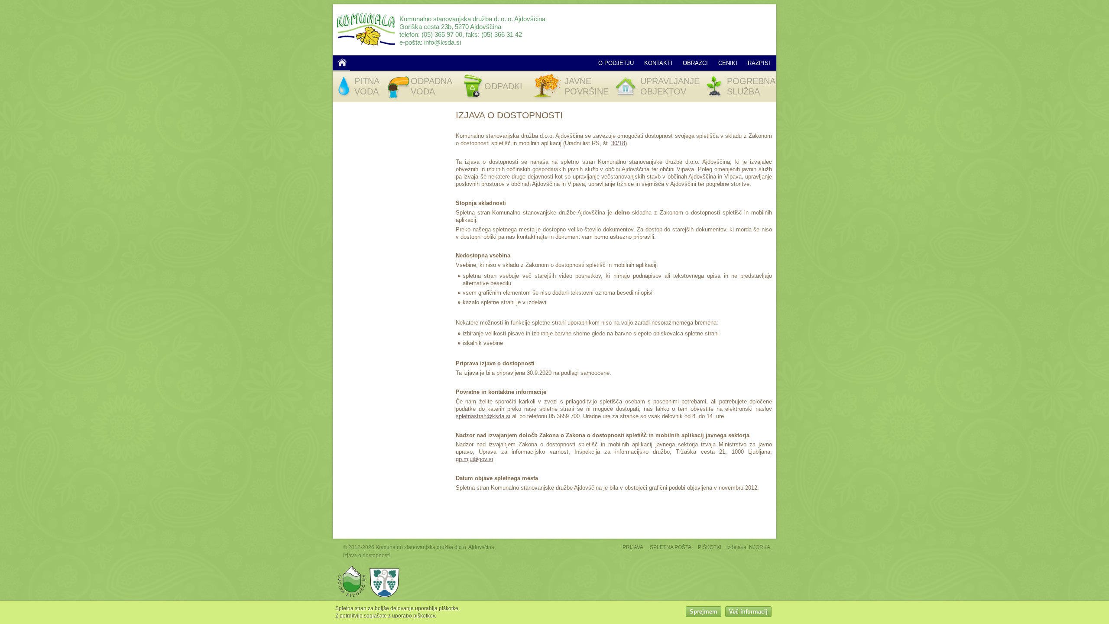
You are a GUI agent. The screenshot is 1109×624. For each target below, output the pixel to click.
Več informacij (748, 612)
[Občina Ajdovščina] (352, 567)
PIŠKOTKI (709, 547)
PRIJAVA (633, 547)
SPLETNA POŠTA (670, 547)
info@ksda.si (442, 42)
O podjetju (616, 63)
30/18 (618, 143)
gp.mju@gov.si (474, 459)
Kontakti (658, 63)
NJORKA (759, 547)
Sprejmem (703, 612)
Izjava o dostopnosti (366, 555)
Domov (342, 62)
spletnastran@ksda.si (483, 416)
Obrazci (695, 63)
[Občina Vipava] (384, 567)
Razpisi (759, 63)
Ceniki (727, 63)
